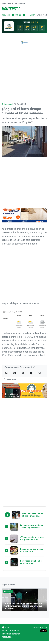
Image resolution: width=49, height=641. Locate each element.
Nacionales (9, 591)
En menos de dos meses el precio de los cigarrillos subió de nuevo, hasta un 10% (24, 607)
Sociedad (8, 104)
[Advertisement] (24, 71)
